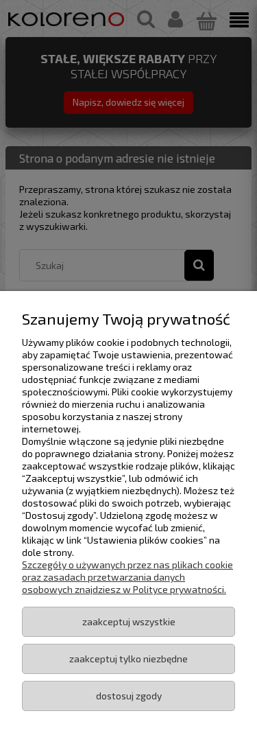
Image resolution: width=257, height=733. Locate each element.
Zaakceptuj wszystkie (128, 621)
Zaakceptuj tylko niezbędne (128, 658)
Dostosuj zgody (129, 695)
